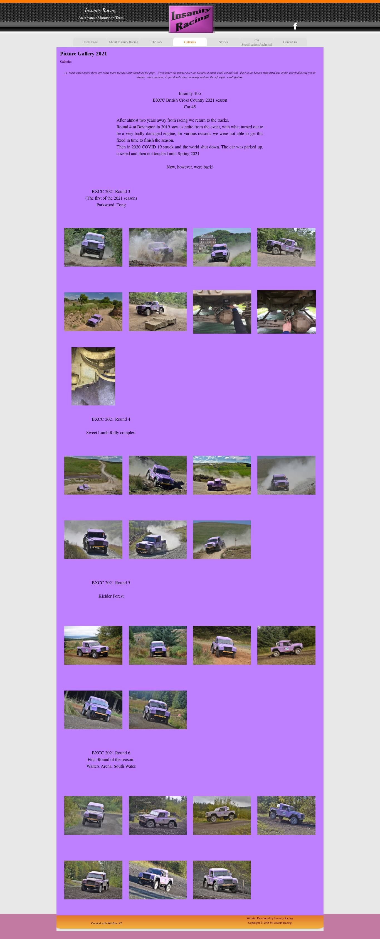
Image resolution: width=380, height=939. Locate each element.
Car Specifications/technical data (256, 44)
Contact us (290, 42)
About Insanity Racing (123, 42)
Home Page (90, 42)
